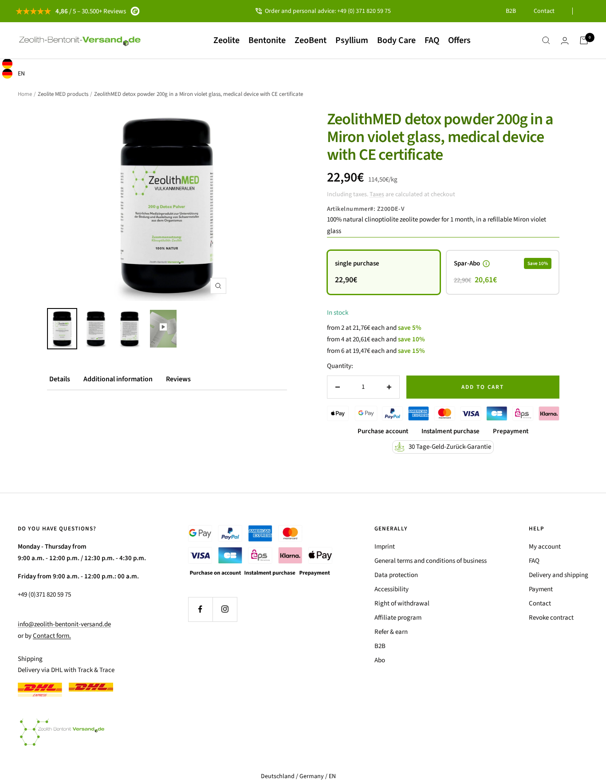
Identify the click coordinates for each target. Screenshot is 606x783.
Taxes (377, 194)
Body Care (396, 40)
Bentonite (267, 40)
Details (59, 379)
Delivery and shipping (558, 575)
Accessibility (391, 589)
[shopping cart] (583, 40)
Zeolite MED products (63, 94)
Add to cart (482, 387)
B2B (511, 11)
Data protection (396, 575)
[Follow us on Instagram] (224, 609)
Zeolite (226, 40)
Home (25, 94)
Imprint (384, 546)
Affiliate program (397, 617)
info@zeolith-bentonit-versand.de (64, 624)
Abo (379, 660)
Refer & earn (391, 632)
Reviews (178, 379)
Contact (544, 11)
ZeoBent (311, 40)
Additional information (118, 379)
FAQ (432, 40)
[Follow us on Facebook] (200, 609)
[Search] (546, 40)
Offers (459, 40)
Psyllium (351, 40)
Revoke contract (551, 617)
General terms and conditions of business (430, 561)
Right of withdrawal (401, 603)
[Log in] (565, 40)
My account (545, 546)
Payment (541, 589)
